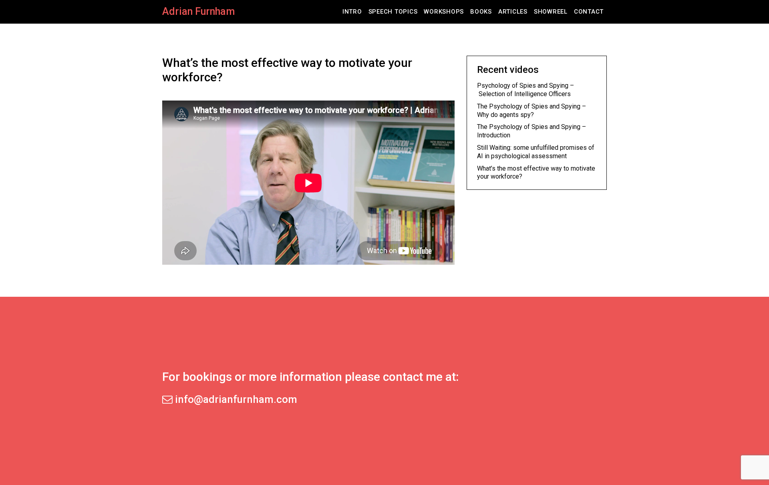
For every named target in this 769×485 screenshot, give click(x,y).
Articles (512, 11)
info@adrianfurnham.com (235, 399)
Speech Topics (393, 11)
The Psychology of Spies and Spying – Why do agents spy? (531, 111)
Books (481, 11)
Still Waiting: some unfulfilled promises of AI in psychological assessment (535, 152)
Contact (589, 11)
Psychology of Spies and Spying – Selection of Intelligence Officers (525, 90)
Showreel (551, 11)
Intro (352, 11)
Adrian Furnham (198, 11)
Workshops (444, 11)
